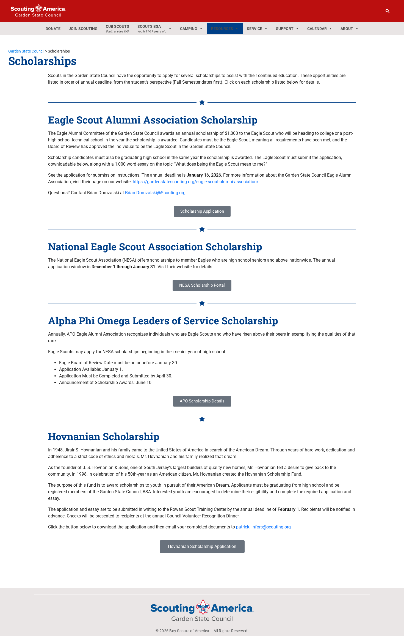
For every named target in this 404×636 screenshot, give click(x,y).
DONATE (53, 28)
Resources (222, 28)
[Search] (387, 11)
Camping (188, 28)
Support (285, 28)
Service (254, 28)
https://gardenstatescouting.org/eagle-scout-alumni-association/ (196, 181)
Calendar (317, 28)
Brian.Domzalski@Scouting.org (155, 192)
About (347, 28)
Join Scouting (83, 28)
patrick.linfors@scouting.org (263, 527)
